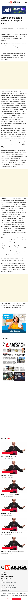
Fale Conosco (4, 574)
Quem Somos (4, 580)
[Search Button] (26, 2)
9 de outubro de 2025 (7, 553)
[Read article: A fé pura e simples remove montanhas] (14, 543)
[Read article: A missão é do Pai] (14, 505)
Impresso (3, 572)
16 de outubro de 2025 (7, 534)
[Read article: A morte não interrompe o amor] (14, 486)
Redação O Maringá (8, 28)
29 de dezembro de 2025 (7, 477)
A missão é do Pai (6, 513)
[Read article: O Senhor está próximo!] (14, 467)
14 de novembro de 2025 (7, 496)
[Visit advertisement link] (14, 10)
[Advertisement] (14, 75)
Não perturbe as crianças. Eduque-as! (11, 532)
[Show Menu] (2, 2)
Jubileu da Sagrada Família (8, 456)
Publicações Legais (6, 578)
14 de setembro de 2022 (21, 28)
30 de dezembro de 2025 (7, 458)
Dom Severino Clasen (7, 453)
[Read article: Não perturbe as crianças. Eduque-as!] (14, 524)
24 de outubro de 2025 (7, 515)
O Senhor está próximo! (8, 475)
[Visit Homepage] (14, 2)
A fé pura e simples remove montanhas (12, 551)
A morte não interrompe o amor (10, 494)
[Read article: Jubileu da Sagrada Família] (14, 448)
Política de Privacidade (7, 576)
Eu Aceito (16, 599)
